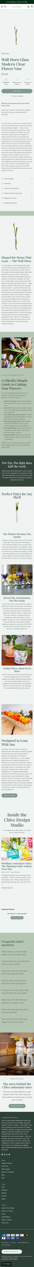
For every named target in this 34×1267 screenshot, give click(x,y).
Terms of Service (14, 1259)
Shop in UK (5, 1223)
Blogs (3, 1199)
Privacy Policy (5, 1259)
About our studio (9, 795)
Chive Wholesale (6, 1245)
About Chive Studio (8, 1208)
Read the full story (7, 888)
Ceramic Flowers (7, 1163)
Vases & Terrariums (8, 1172)
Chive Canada (5, 1242)
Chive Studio (9, 1256)
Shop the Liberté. (24, 688)
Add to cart (17, 91)
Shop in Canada (6, 1220)
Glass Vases (5, 53)
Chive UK (13, 1242)
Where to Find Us (7, 1211)
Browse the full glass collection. (17, 629)
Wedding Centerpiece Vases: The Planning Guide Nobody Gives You (17, 866)
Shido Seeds (6, 1169)
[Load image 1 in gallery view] (17, 30)
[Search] (6, 6)
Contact (4, 1196)
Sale (3, 1178)
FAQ (3, 1187)
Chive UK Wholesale (23, 1242)
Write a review (17, 918)
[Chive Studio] (17, 6)
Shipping (4, 1190)
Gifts (3, 1175)
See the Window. (26, 558)
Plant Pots (5, 1166)
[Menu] (2, 6)
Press (3, 1214)
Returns (4, 1193)
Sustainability (6, 1217)
